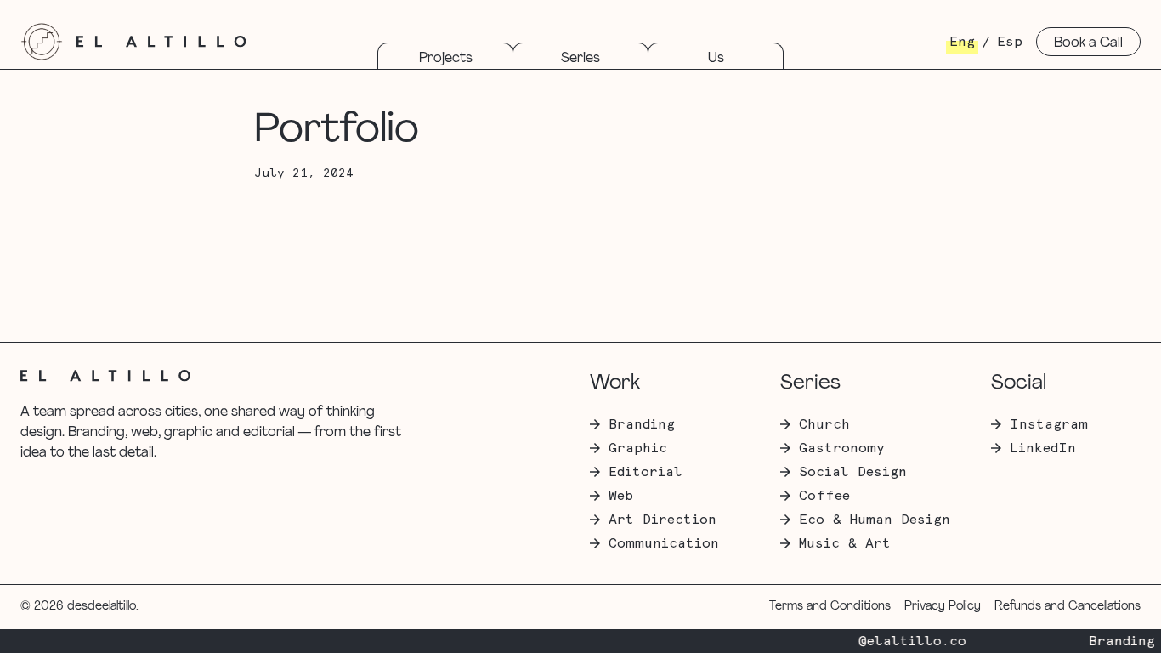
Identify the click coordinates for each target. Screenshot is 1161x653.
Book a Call (1088, 43)
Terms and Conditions (830, 606)
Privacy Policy (942, 606)
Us (716, 58)
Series (580, 58)
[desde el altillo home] (41, 41)
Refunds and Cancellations (1067, 606)
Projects (446, 58)
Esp (1009, 41)
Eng (962, 41)
